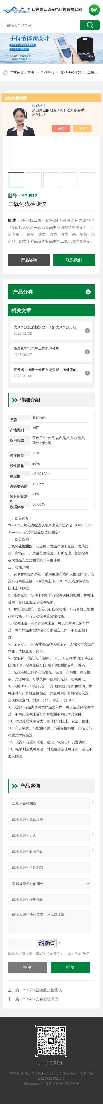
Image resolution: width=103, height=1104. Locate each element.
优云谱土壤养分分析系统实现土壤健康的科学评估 (48, 370)
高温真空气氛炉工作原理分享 (36, 348)
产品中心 (47, 72)
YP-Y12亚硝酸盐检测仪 (42, 990)
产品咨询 (29, 260)
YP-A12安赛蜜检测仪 (40, 999)
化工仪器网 (54, 1084)
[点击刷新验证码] (47, 943)
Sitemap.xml (34, 1084)
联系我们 (74, 260)
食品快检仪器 (71, 72)
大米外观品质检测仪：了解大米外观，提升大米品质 (48, 327)
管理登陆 (72, 1084)
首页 (31, 72)
